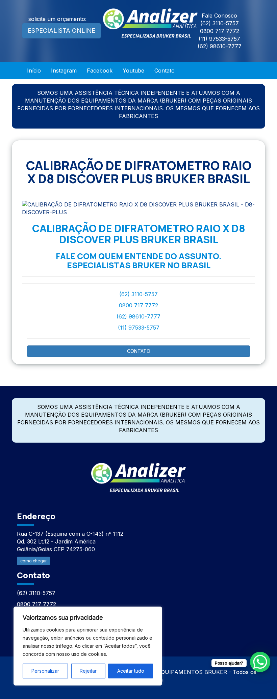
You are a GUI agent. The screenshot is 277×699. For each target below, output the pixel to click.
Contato (164, 70)
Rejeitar (88, 671)
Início (34, 70)
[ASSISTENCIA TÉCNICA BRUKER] (138, 473)
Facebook (99, 70)
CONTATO (138, 351)
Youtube (133, 70)
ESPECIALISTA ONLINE (61, 30)
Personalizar (45, 671)
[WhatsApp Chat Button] (260, 662)
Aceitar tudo (130, 671)
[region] (88, 646)
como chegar (33, 560)
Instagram (64, 70)
